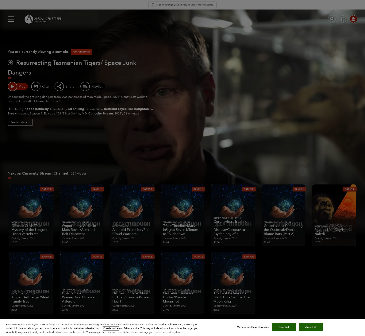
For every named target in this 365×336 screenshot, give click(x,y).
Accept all (310, 327)
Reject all (284, 327)
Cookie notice (110, 328)
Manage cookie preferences (253, 327)
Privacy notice (131, 328)
